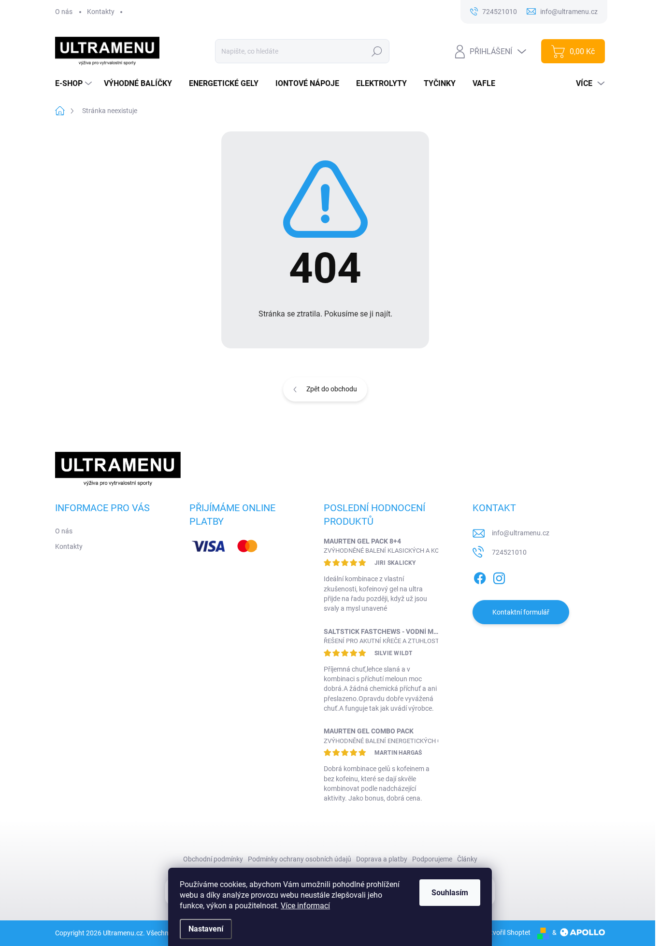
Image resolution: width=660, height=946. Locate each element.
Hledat (377, 51)
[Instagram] (499, 576)
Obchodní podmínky (213, 859)
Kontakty (101, 11)
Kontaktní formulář (520, 612)
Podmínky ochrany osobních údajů (299, 859)
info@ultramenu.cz (520, 533)
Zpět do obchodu (331, 389)
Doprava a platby (381, 859)
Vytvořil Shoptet (507, 932)
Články (467, 859)
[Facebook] (480, 576)
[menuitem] (74, 83)
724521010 (509, 552)
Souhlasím (449, 892)
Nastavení (205, 928)
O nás (63, 11)
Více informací (305, 905)
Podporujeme (432, 859)
